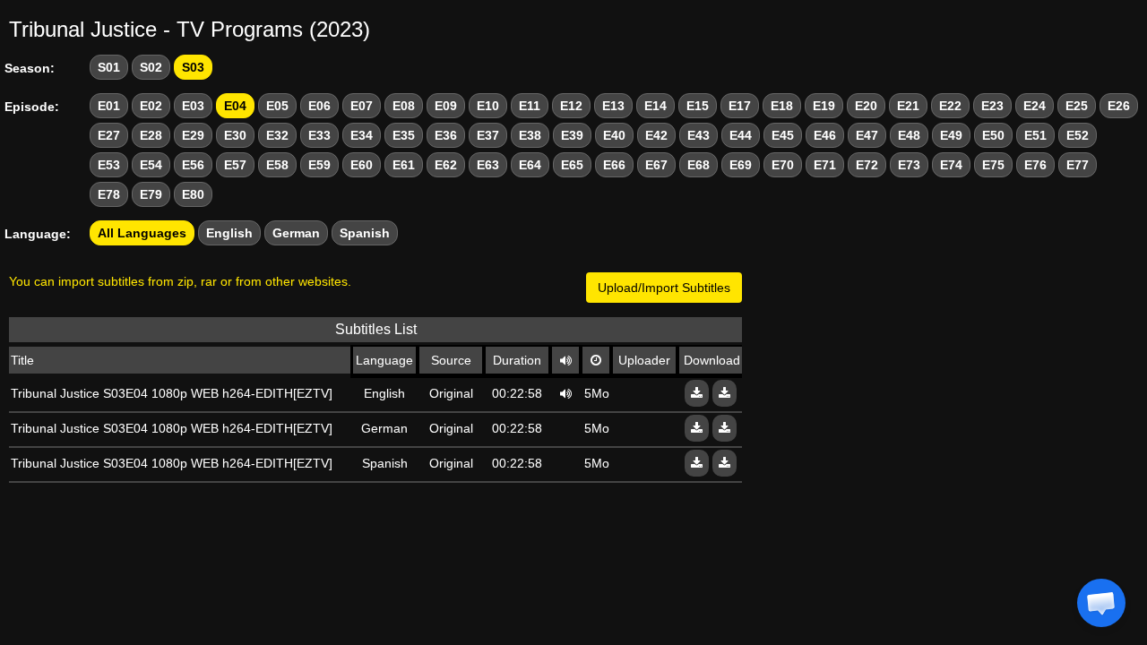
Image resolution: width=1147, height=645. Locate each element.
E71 (825, 165)
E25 (1076, 106)
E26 (1119, 106)
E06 (319, 106)
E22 (950, 106)
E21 (908, 106)
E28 (151, 135)
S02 (151, 67)
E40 (614, 135)
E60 (361, 165)
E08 (403, 106)
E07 (361, 106)
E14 (655, 106)
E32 (277, 135)
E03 (193, 106)
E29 (193, 135)
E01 (109, 106)
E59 (319, 165)
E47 (867, 135)
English (229, 233)
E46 (825, 135)
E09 (446, 106)
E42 (656, 135)
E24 (1034, 106)
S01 (109, 67)
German (296, 233)
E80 (193, 194)
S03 (193, 67)
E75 (993, 165)
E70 (783, 165)
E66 (614, 165)
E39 (572, 135)
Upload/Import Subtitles (664, 287)
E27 (109, 135)
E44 (740, 135)
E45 (783, 135)
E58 (277, 165)
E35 (403, 135)
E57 (235, 165)
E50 (993, 135)
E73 (909, 165)
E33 (319, 135)
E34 (361, 135)
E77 (1077, 165)
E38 (530, 135)
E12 (571, 106)
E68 (698, 165)
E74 (951, 165)
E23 (992, 106)
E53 (109, 165)
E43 (698, 135)
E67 (656, 165)
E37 (488, 135)
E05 (277, 106)
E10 (488, 106)
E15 (697, 106)
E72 (867, 165)
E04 (235, 106)
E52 (1077, 135)
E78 (109, 194)
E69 (740, 165)
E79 (151, 194)
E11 (529, 106)
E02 (151, 106)
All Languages (142, 233)
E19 (824, 106)
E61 (403, 165)
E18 (782, 106)
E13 (613, 106)
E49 (951, 135)
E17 (740, 106)
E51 (1035, 135)
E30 (235, 135)
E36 (446, 135)
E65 (572, 165)
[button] (1101, 603)
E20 (866, 106)
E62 (446, 165)
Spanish (365, 233)
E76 (1035, 165)
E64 (530, 165)
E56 (193, 165)
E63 (488, 165)
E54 (151, 165)
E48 (909, 135)
